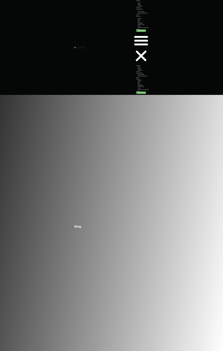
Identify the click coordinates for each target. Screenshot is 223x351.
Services (138, 7)
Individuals (140, 6)
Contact (138, 29)
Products (138, 0)
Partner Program (141, 11)
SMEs (139, 3)
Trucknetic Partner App (142, 13)
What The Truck (141, 24)
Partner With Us (139, 9)
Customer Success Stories (143, 27)
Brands (139, 4)
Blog (139, 21)
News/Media (140, 23)
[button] (141, 48)
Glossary (139, 18)
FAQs (139, 20)
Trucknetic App (141, 30)
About (137, 14)
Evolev (139, 26)
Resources (138, 16)
